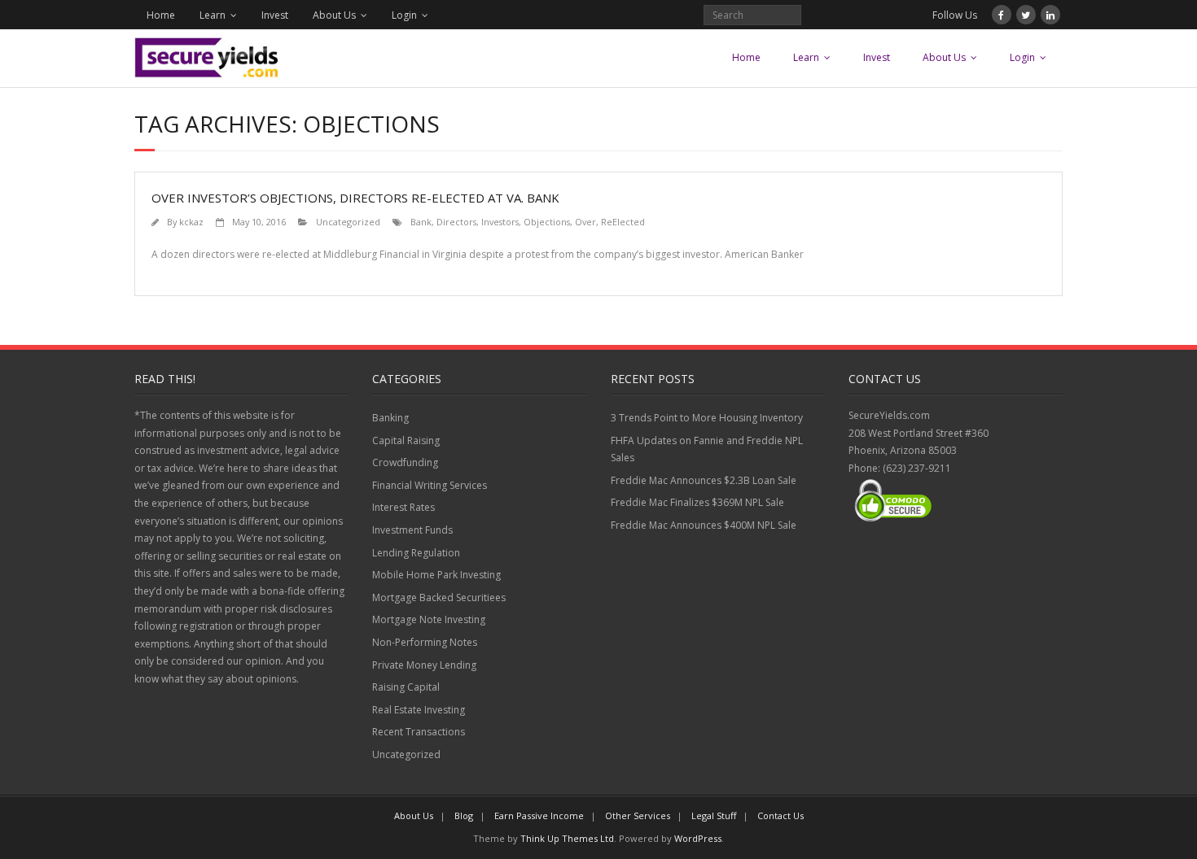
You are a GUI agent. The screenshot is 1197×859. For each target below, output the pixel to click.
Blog (463, 815)
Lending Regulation (416, 553)
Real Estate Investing (418, 710)
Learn (213, 15)
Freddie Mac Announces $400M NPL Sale (703, 525)
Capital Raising (406, 440)
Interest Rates (403, 507)
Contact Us (780, 815)
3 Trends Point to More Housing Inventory (707, 418)
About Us (334, 15)
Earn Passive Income (539, 815)
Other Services (637, 815)
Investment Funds (412, 530)
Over (585, 222)
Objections (547, 222)
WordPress (697, 838)
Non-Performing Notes (424, 642)
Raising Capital (406, 687)
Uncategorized (348, 222)
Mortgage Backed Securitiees (439, 597)
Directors (456, 222)
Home (161, 15)
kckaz (191, 222)
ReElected (623, 222)
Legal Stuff (713, 815)
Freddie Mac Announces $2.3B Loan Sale (703, 480)
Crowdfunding (405, 462)
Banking (390, 418)
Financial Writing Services (429, 485)
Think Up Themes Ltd (567, 838)
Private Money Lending (424, 665)
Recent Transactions (418, 732)
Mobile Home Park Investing (436, 575)
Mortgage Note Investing (428, 619)
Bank (421, 222)
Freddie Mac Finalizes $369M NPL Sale (697, 502)
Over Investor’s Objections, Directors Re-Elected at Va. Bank (355, 198)
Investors (500, 222)
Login (404, 15)
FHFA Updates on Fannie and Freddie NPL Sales (707, 449)
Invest (274, 15)
